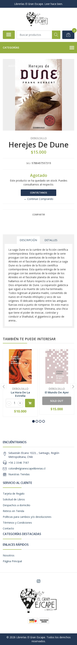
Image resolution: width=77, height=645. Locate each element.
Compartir (38, 214)
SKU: (28, 163)
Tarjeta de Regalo (13, 493)
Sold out (56, 401)
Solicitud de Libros (14, 499)
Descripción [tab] (28, 240)
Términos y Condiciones (17, 522)
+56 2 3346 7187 (18, 462)
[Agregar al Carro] (30, 403)
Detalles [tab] (50, 240)
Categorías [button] (11, 47)
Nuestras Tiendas (19, 474)
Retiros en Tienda (13, 511)
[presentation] (4, 386)
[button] (33, 421)
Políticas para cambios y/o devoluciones (27, 517)
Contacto (8, 528)
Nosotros (8, 555)
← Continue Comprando (38, 199)
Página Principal (12, 561)
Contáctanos (38, 192)
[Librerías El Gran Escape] (37, 19)
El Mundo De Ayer (57, 392)
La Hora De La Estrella (20, 394)
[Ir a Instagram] (38, 581)
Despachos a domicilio (16, 505)
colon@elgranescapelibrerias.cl (26, 468)
